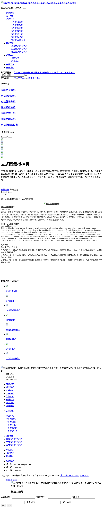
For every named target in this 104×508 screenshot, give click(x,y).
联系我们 (10, 67)
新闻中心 (10, 55)
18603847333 (11, 480)
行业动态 (15, 61)
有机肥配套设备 (18, 40)
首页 (14, 78)
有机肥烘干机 (17, 34)
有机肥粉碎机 (17, 28)
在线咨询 (5, 189)
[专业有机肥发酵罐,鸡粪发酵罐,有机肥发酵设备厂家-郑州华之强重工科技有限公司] (38, 3)
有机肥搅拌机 (17, 31)
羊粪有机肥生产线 (19, 46)
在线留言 (10, 64)
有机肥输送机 (17, 37)
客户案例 (10, 43)
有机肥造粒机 (17, 22)
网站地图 (10, 406)
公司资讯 (15, 58)
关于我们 (10, 16)
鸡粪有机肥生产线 (19, 52)
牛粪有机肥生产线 (19, 49)
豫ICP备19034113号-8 (69, 475)
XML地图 (84, 475)
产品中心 (10, 19)
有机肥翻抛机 (17, 25)
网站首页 (10, 13)
